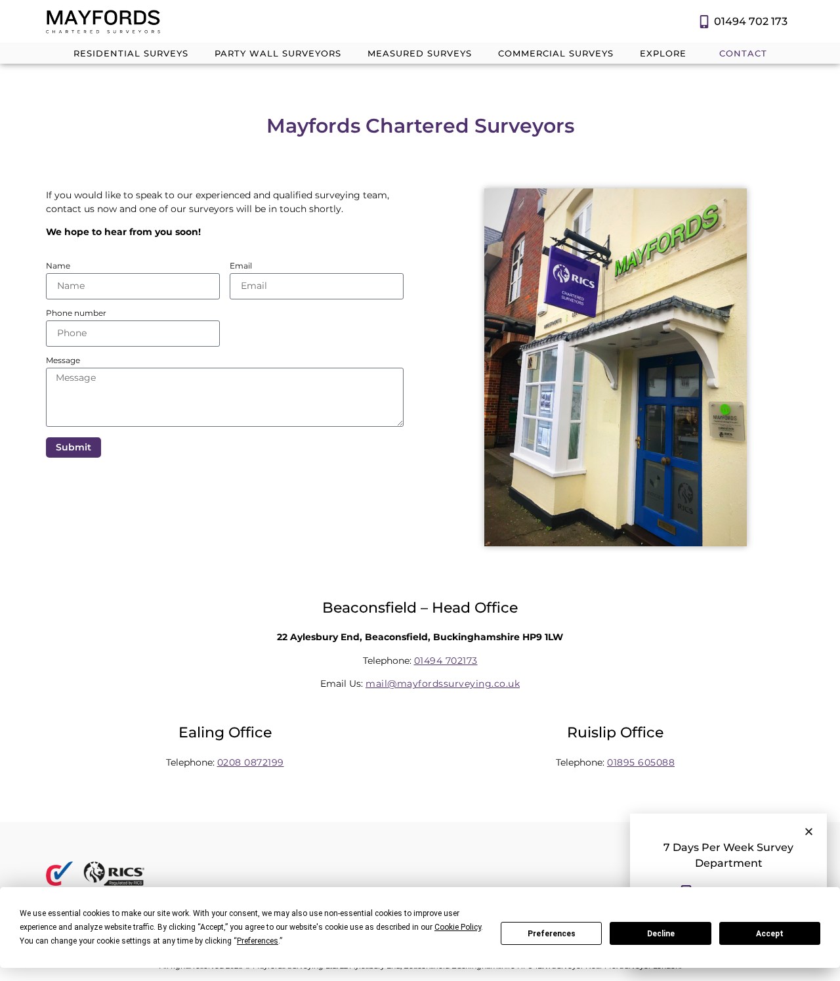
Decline (661, 933)
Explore (663, 53)
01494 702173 (446, 660)
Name (58, 266)
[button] (809, 832)
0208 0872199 (250, 762)
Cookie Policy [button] (457, 927)
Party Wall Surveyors (278, 53)
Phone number (76, 313)
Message (63, 361)
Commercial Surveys (556, 53)
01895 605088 (641, 762)
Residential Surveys (131, 53)
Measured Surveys (420, 53)
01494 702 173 (751, 21)
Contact (743, 53)
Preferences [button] (257, 941)
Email (241, 266)
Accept (770, 933)
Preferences (552, 933)
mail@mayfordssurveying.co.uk (443, 683)
